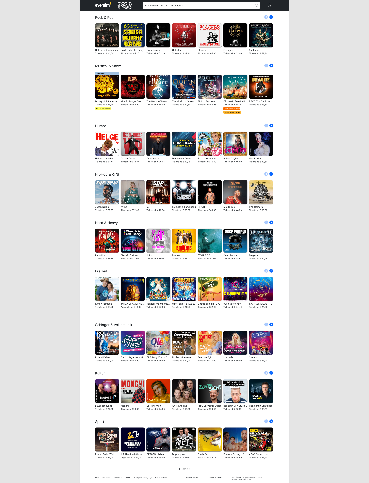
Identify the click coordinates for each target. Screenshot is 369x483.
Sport (99, 422)
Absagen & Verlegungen (143, 477)
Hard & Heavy (106, 223)
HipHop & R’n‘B (107, 174)
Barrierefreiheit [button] (161, 477)
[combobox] (198, 5)
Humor (100, 126)
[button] (271, 17)
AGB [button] (97, 477)
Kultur (100, 373)
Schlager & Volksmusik (113, 325)
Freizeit (101, 271)
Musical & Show (108, 66)
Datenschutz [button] (106, 477)
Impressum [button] (118, 477)
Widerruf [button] (128, 477)
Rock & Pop (104, 17)
